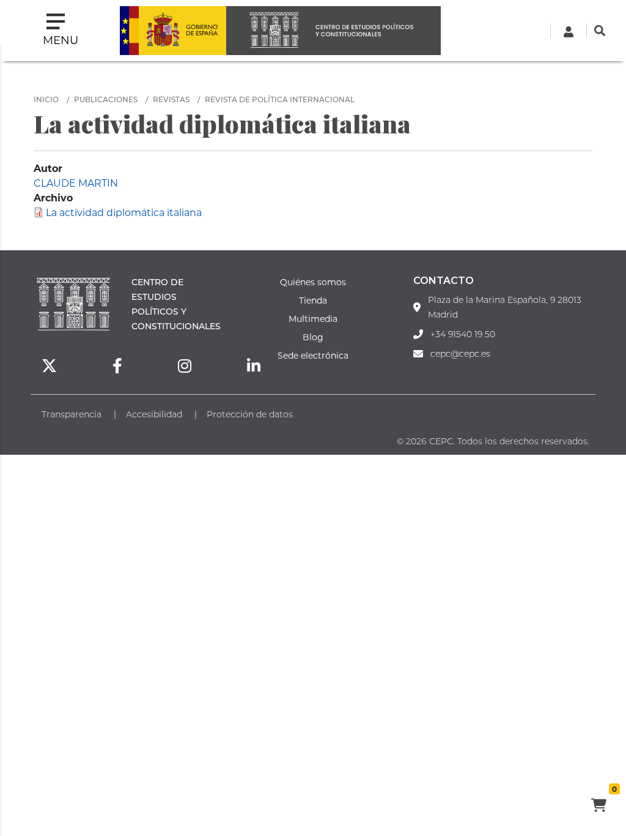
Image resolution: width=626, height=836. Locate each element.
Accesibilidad (154, 414)
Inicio (46, 99)
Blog (313, 337)
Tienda (313, 300)
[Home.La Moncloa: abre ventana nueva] (173, 30)
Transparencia (71, 414)
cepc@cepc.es (460, 353)
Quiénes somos (313, 282)
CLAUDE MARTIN (76, 182)
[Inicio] (333, 30)
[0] (598, 807)
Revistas (171, 99)
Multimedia (313, 318)
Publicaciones (106, 99)
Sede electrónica (313, 355)
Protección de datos (250, 414)
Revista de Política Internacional (280, 99)
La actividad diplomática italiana (124, 212)
